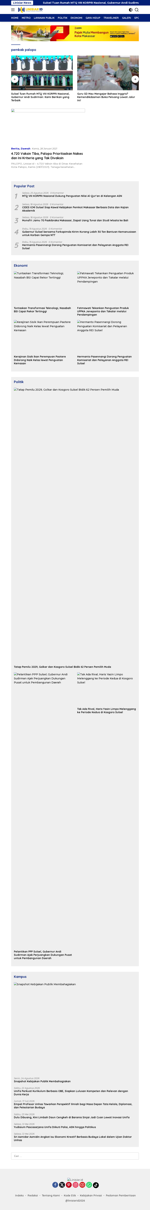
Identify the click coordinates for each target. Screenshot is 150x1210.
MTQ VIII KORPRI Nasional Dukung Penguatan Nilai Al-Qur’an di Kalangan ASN (72, 196)
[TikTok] (96, 1185)
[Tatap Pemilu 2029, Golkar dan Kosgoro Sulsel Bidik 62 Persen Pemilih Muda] (75, 525)
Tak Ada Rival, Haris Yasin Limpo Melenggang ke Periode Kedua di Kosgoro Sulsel (106, 710)
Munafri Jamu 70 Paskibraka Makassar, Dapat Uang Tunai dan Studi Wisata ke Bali (75, 220)
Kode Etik (70, 1195)
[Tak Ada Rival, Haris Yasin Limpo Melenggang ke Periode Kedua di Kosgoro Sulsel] (106, 688)
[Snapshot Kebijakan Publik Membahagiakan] (75, 1028)
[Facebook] (55, 1185)
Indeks (19, 1195)
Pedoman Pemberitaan (121, 1195)
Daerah (25, 148)
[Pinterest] (69, 1185)
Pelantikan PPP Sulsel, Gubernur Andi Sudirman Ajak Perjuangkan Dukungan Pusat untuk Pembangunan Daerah (43, 955)
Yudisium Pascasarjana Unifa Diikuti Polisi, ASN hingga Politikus (55, 1127)
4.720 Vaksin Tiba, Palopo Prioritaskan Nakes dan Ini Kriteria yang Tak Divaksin (47, 155)
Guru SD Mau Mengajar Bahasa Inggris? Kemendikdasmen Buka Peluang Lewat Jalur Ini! (83, 97)
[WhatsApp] (89, 1185)
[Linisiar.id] (30, 10)
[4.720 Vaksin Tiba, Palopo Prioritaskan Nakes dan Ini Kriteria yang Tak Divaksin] (48, 126)
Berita (15, 148)
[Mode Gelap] (131, 10)
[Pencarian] (137, 10)
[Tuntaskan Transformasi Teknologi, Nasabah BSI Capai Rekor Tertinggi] (43, 287)
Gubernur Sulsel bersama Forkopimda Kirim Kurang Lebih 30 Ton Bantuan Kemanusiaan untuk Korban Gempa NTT (79, 233)
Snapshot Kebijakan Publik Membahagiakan (42, 1081)
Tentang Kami (51, 1195)
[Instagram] (75, 1185)
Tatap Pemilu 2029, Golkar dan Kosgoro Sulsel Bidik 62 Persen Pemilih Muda (62, 667)
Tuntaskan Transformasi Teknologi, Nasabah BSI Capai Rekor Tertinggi (42, 309)
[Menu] (13, 10)
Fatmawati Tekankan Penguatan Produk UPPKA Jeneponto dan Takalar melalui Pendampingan (103, 311)
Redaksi (33, 1195)
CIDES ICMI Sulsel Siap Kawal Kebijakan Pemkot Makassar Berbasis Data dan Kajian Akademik (75, 209)
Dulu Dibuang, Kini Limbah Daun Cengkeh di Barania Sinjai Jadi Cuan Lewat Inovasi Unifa (72, 1117)
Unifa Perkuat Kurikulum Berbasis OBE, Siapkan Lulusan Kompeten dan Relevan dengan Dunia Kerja (71, 1092)
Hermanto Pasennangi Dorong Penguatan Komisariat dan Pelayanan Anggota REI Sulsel (75, 246)
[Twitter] (62, 1185)
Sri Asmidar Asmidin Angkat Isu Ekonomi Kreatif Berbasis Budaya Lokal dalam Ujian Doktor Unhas (73, 1138)
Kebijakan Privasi (91, 1195)
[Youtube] (82, 1185)
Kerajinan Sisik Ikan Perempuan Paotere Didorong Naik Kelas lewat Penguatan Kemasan (40, 360)
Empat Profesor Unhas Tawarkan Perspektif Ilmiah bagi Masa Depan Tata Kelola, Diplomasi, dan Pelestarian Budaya (73, 1105)
